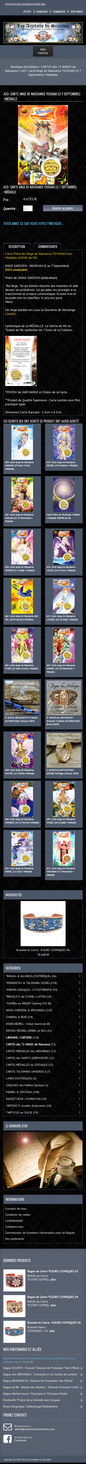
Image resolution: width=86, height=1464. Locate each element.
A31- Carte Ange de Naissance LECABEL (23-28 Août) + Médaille (62, 618)
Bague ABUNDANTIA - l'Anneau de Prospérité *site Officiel (38, 1381)
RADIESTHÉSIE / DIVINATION (26, 1099)
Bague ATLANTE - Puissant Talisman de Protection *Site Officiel (41, 1368)
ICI (31, 1361)
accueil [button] (27, 11)
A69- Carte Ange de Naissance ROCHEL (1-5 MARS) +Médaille (19, 772)
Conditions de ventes (17, 1214)
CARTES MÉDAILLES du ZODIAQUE (29, 1065)
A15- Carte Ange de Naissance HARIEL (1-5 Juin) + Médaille (19, 870)
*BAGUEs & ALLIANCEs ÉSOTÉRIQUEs (31, 976)
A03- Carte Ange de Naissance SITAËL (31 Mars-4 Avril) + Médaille (21, 667)
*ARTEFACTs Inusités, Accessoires (28, 1105)
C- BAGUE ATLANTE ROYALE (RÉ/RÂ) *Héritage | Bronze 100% (62, 772)
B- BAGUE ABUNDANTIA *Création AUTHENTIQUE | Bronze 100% (21, 719)
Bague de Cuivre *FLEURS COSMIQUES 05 (52, 1271)
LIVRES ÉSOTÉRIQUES (21, 1078)
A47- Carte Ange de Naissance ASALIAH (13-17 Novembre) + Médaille (19, 518)
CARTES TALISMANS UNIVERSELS (28, 1071)
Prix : (6, 199)
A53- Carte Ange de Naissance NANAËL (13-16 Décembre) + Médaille (61, 668)
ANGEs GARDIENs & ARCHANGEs (29, 1010)
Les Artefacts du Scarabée (39, 1459)
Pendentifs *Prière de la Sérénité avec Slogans (31, 1400)
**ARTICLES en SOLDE (22, 1112)
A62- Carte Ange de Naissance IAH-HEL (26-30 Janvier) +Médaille (22, 618)
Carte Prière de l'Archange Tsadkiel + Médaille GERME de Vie (63, 516)
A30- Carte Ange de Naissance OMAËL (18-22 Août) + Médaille (61, 821)
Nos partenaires (14, 1238)
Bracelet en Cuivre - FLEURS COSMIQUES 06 (43, 950)
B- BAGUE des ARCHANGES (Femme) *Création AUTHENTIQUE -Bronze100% (64, 721)
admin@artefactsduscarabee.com (35, 1429)
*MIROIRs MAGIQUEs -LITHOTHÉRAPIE (31, 990)
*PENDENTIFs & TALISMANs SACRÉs (31, 983)
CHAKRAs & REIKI (19, 1017)
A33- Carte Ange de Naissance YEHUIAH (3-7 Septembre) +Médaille (51, 73)
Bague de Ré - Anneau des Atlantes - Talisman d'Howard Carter (41, 1387)
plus (53, 1279)
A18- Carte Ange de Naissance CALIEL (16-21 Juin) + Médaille (61, 569)
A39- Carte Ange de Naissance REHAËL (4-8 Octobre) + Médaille (62, 464)
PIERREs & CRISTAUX (22, 1092)
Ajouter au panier (62, 208)
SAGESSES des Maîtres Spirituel (27, 1085)
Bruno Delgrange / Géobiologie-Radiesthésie (30, 1406)
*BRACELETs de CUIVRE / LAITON (28, 996)
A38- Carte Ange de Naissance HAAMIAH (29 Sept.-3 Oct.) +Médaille (19, 465)
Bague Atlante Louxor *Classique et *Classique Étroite (35, 1393)
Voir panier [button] (77, 11)
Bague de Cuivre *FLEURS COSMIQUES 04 (52, 1297)
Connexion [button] (41, 11)
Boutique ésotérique (24, 67)
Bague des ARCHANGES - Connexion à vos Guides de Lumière (40, 1374)
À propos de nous (15, 1208)
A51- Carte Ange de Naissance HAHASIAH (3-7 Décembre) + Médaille (61, 871)
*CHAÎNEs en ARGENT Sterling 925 (28, 1003)
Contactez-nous (14, 1226)
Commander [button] (59, 11)
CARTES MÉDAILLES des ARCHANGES (31, 1051)
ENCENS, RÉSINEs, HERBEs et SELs (29, 1030)
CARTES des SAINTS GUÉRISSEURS (30, 1058)
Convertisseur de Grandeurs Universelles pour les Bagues (40, 1232)
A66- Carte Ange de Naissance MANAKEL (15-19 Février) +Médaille (22, 821)
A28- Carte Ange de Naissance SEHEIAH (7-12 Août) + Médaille (20, 569)
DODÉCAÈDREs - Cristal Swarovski (28, 1024)
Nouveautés (14, 894)
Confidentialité (14, 1220)
